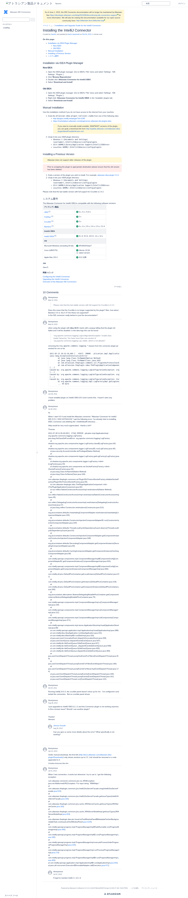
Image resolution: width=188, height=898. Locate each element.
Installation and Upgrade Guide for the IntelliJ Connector (78, 25)
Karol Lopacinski (74, 34)
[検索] (32, 20)
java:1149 (87, 822)
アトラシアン (112, 893)
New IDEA (57, 46)
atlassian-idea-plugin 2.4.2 (108, 175)
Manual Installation (55, 51)
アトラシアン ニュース (149, 888)
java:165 (64, 799)
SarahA (53, 34)
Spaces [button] (58, 3)
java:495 (61, 829)
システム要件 (53, 56)
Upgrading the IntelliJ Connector (56, 279)
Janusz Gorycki (59, 725)
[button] (3, 3)
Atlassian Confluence (77, 888)
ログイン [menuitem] (181, 3)
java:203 (66, 814)
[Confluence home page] (29, 3)
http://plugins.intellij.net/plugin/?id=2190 (69, 118)
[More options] (123, 25)
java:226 (71, 845)
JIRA (46, 212)
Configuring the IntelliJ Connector (56, 277)
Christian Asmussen (55, 763)
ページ (45, 25)
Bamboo (47, 226)
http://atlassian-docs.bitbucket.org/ (90, 20)
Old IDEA (56, 48)
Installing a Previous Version (59, 53)
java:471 (105, 865)
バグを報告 (135, 888)
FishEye (47, 217)
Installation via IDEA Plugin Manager (62, 43)
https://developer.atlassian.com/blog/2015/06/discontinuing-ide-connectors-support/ (83, 15)
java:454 (113, 863)
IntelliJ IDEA (49, 236)
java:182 (60, 806)
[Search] (144, 3)
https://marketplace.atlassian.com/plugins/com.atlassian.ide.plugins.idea (82, 121)
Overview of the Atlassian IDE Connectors (59, 282)
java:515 (57, 791)
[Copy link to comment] (59, 300)
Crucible (47, 222)
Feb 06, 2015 (86, 34)
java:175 (55, 853)
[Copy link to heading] (84, 63)
